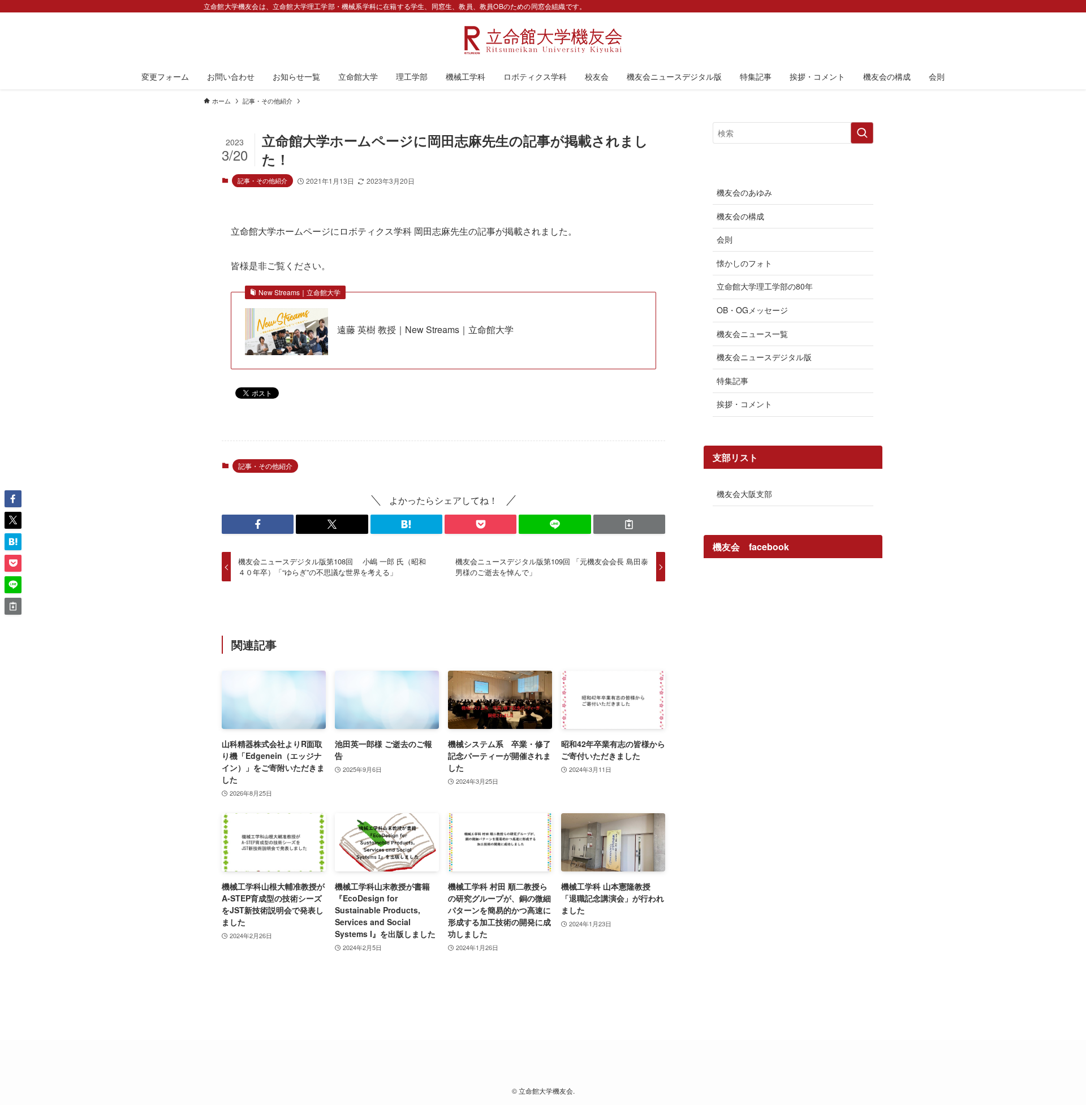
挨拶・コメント (744, 403)
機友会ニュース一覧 (752, 333)
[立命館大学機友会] (543, 40)
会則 (724, 239)
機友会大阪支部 (744, 493)
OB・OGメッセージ (752, 310)
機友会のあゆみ (744, 192)
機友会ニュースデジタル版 (764, 356)
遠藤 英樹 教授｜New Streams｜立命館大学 (425, 329)
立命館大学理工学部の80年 (765, 286)
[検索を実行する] (862, 133)
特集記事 (732, 380)
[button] (258, 524)
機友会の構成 (740, 216)
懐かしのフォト (744, 263)
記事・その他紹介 (262, 180)
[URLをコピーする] (629, 524)
